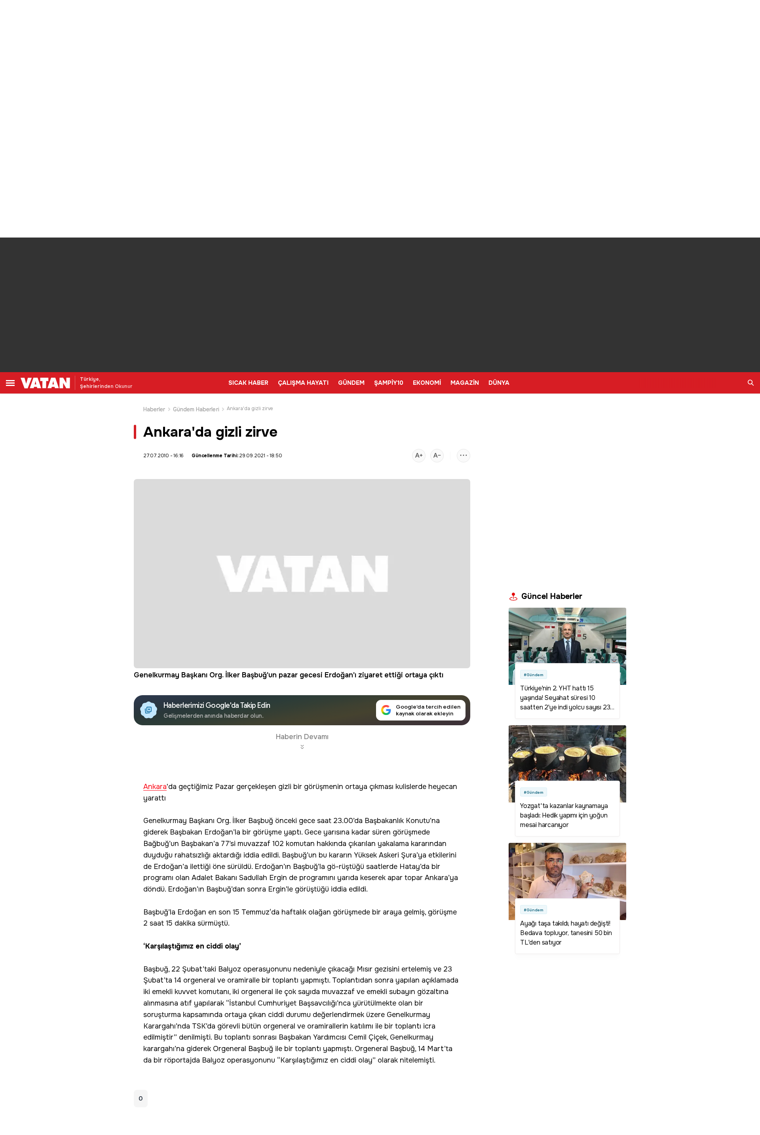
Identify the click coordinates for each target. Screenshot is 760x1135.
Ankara (155, 787)
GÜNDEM (351, 383)
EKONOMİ (427, 383)
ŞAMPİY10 (388, 383)
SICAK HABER (248, 383)
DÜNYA (498, 383)
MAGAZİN (464, 383)
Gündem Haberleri (196, 409)
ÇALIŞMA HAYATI (303, 383)
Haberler (154, 409)
